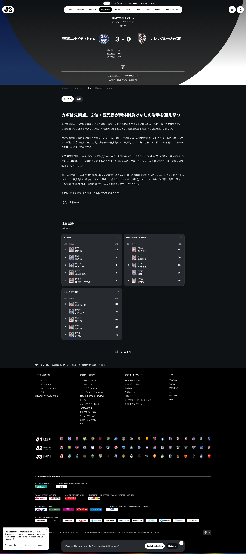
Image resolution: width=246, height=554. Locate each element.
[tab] (65, 88)
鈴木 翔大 (111, 50)
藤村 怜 (79, 184)
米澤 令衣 (111, 57)
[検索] (240, 9)
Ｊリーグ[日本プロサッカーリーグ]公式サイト (58, 532)
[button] (232, 9)
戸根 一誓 (164, 137)
